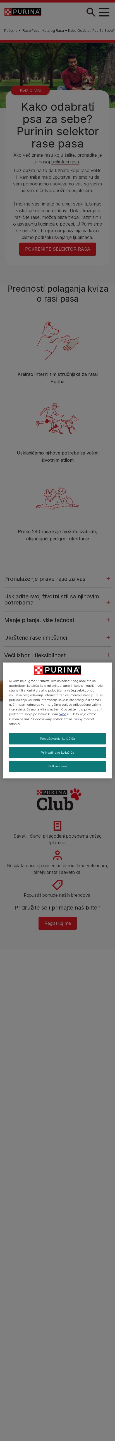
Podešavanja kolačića (57, 738)
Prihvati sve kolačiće (58, 752)
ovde (62, 714)
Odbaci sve (57, 766)
